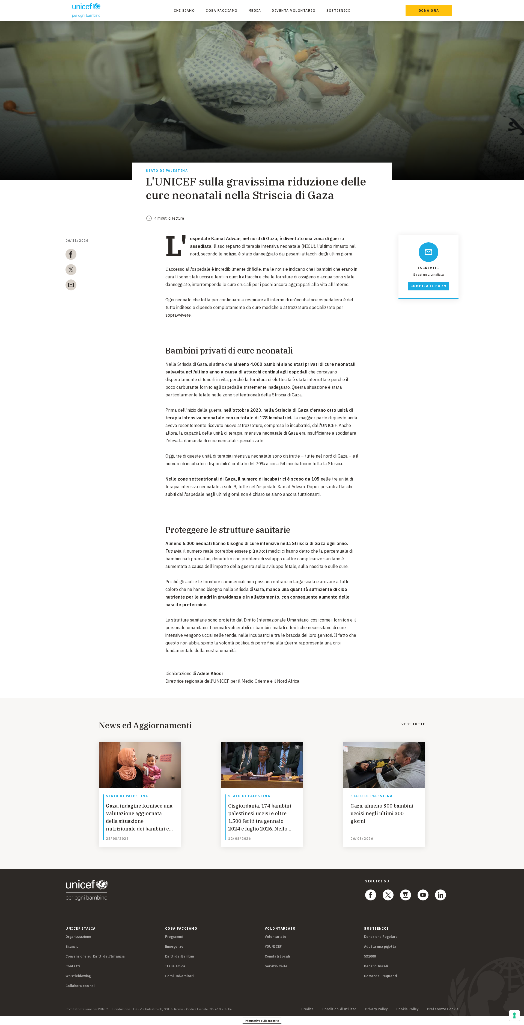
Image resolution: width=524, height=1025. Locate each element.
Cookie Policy (407, 1009)
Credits (307, 1009)
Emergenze (174, 946)
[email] (71, 286)
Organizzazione (78, 937)
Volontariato (275, 937)
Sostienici (338, 10)
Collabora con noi (80, 986)
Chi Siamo (184, 10)
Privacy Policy (376, 1009)
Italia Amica (175, 966)
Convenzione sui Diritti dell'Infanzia (95, 956)
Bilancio (72, 946)
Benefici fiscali (376, 966)
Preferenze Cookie (442, 1009)
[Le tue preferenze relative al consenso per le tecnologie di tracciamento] (514, 1015)
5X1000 (370, 956)
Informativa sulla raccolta (262, 1020)
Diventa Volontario (293, 10)
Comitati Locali (277, 956)
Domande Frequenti (380, 976)
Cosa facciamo (222, 10)
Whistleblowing (78, 976)
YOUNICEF (273, 946)
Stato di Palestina (167, 171)
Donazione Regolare (381, 937)
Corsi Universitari (179, 976)
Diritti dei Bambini (179, 956)
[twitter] (71, 270)
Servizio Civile (276, 966)
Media (255, 10)
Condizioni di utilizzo (339, 1009)
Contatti (73, 966)
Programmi (174, 937)
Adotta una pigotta (380, 946)
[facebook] (71, 255)
